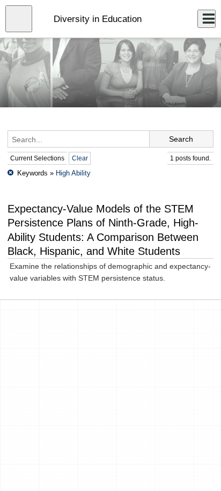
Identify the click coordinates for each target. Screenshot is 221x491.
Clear (80, 158)
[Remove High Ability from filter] (10, 173)
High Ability (73, 173)
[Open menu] (18, 18)
